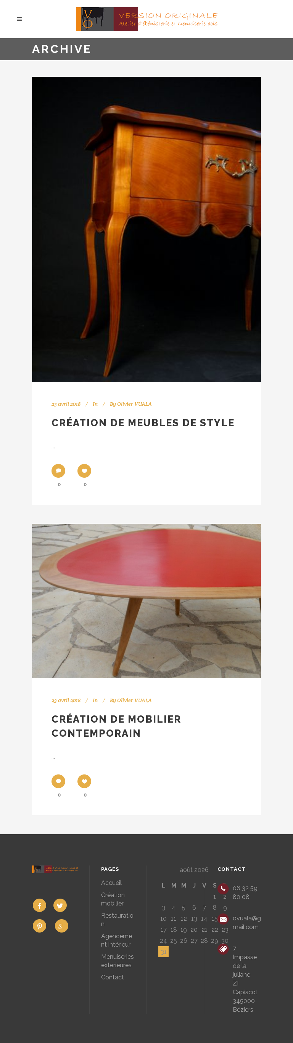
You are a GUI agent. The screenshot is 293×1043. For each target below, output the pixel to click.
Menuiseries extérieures (117, 961)
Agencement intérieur (116, 940)
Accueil (111, 882)
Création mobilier (113, 899)
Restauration (117, 920)
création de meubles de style (143, 423)
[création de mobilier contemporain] (146, 601)
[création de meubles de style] (146, 229)
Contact (112, 977)
